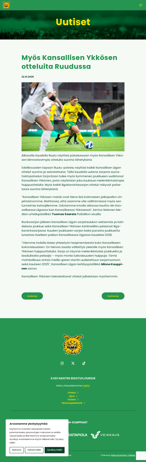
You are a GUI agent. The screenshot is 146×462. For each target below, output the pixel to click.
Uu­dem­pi (32, 296)
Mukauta (16, 450)
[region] (37, 437)
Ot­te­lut (72, 393)
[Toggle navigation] (141, 5)
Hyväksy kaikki (54, 450)
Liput (72, 396)
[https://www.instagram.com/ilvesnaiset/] (62, 363)
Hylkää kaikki (34, 450)
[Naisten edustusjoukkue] (6, 5)
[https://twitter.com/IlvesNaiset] (73, 363)
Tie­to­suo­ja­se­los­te (72, 403)
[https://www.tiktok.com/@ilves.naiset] (83, 363)
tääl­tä (86, 386)
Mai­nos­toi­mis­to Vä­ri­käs (123, 455)
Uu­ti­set (72, 400)
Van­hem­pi (113, 296)
